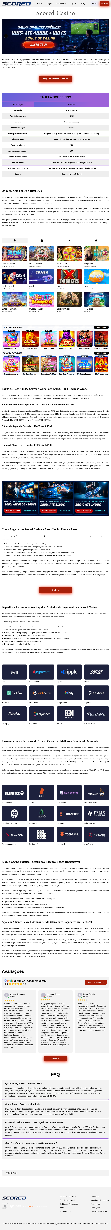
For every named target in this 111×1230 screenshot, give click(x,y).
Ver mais (55, 1059)
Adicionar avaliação (96, 982)
